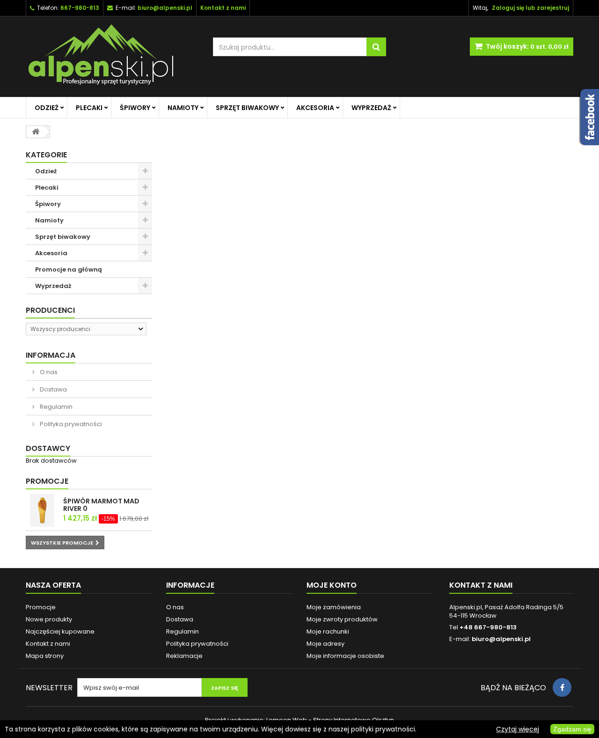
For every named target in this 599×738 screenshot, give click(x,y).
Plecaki (89, 107)
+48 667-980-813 (488, 627)
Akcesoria (315, 107)
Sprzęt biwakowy (247, 107)
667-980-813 (79, 8)
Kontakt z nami (48, 643)
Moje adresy (325, 643)
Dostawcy (48, 448)
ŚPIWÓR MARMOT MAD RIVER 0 (101, 504)
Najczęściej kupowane (60, 631)
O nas (48, 372)
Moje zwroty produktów (342, 619)
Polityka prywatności (70, 424)
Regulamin (55, 406)
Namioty (183, 107)
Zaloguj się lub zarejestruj (530, 8)
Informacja (50, 355)
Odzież (46, 107)
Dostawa (52, 389)
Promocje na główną (68, 269)
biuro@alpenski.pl (165, 8)
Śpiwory (135, 107)
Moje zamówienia (334, 607)
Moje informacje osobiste (345, 655)
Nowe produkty (49, 619)
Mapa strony (45, 655)
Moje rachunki (328, 631)
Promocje (47, 481)
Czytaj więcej (517, 729)
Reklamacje (184, 655)
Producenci (50, 310)
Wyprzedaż (371, 107)
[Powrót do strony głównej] (35, 132)
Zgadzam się (572, 729)
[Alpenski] (112, 56)
